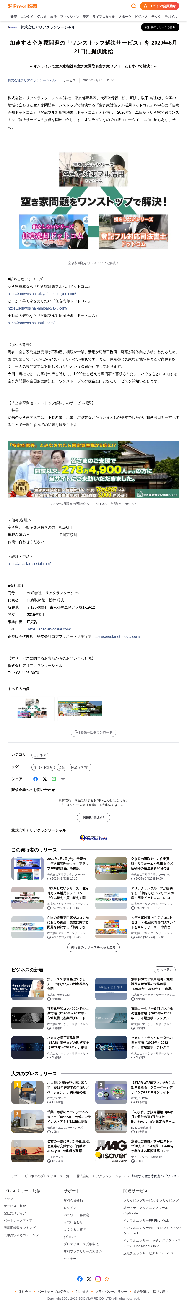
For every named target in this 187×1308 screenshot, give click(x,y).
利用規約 (82, 1291)
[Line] (54, 779)
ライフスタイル (104, 16)
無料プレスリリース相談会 (83, 1251)
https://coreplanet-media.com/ (116, 636)
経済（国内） (80, 767)
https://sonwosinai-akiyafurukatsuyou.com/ (42, 294)
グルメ (42, 16)
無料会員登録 (73, 1200)
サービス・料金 (15, 1206)
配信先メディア (15, 1213)
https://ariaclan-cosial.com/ (29, 564)
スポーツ (125, 16)
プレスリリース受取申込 (81, 1244)
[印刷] (63, 779)
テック (156, 16)
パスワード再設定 (76, 1215)
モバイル (171, 16)
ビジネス (141, 16)
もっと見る (165, 970)
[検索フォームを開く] (133, 6)
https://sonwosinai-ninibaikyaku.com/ (37, 308)
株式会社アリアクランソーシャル (32, 80)
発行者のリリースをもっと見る (93, 947)
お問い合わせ (93, 817)
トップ (12, 1176)
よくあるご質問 (75, 1229)
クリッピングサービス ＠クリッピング (151, 1200)
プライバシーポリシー (111, 1291)
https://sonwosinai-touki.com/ (31, 323)
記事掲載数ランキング (20, 1228)
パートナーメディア (18, 1220)
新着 (13, 16)
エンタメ (27, 16)
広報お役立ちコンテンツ (21, 1235)
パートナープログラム (54, 1291)
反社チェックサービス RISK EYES (148, 1253)
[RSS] (107, 1279)
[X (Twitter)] (44, 779)
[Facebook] (35, 779)
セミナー (70, 1258)
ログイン (70, 1208)
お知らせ (70, 1237)
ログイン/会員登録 (162, 6)
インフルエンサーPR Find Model (146, 1220)
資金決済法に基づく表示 (151, 1291)
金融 (62, 767)
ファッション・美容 (74, 16)
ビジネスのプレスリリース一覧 (47, 1176)
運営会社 (24, 1291)
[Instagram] (98, 1279)
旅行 (53, 16)
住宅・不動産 (43, 767)
